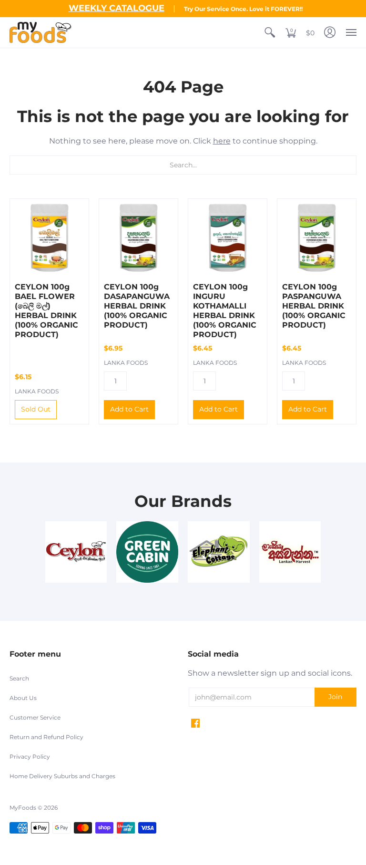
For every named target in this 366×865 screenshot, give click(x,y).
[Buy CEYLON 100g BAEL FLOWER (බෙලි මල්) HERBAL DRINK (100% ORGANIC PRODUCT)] (49, 238)
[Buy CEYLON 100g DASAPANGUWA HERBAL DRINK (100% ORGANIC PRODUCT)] (138, 238)
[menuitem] (269, 32)
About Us (23, 697)
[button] (269, 32)
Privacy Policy (30, 756)
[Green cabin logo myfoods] (147, 552)
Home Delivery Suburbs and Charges (62, 776)
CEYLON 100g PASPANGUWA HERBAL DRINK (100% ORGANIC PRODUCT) (314, 306)
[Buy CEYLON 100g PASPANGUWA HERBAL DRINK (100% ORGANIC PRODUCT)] (316, 238)
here (222, 140)
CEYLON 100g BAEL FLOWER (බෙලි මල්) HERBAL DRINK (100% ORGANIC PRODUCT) (46, 310)
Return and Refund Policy (46, 737)
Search (19, 678)
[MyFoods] (40, 32)
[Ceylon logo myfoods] (76, 552)
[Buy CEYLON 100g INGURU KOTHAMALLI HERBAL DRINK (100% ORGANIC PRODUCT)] (227, 238)
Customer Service (35, 717)
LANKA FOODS (37, 391)
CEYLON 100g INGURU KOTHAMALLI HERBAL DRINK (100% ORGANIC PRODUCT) (224, 310)
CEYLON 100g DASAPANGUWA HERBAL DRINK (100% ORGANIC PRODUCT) (137, 306)
